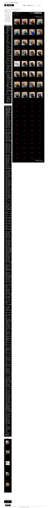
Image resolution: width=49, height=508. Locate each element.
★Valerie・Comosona (8, 419)
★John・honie (7, 321)
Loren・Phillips (7, 224)
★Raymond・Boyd (7, 455)
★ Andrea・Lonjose (7, 395)
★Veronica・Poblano (8, 358)
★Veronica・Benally (7, 458)
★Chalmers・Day (7, 247)
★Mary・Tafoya (7, 164)
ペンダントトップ (9, 36)
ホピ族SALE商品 (7, 119)
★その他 (8, 49)
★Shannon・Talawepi (8, 312)
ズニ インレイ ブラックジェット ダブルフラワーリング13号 (39, 68)
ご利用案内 (24, 5)
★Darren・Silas (7, 269)
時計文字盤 (8, 105)
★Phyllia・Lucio (7, 432)
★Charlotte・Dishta (7, 409)
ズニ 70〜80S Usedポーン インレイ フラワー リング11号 (39, 89)
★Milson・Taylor (7, 284)
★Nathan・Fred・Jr (8, 307)
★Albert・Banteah (7, 369)
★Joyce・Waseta (7, 431)
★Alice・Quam (7, 339)
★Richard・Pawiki (7, 259)
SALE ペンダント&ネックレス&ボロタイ (9, 29)
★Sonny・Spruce (7, 172)
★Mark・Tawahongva (8, 268)
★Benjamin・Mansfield (8, 227)
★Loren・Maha (7, 262)
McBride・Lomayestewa (8, 206)
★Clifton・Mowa (7, 309)
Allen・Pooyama (7, 188)
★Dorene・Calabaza (8, 167)
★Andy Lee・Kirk (7, 148)
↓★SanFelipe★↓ (7, 174)
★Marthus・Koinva (7, 292)
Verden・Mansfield (7, 216)
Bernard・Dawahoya (8, 196)
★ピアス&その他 (9, 64)
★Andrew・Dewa (7, 340)
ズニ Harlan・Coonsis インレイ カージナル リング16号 (17, 144)
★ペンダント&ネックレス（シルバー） (9, 59)
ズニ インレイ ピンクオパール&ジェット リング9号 (17, 153)
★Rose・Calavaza (7, 439)
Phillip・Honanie (7, 203)
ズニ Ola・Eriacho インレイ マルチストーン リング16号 (24, 135)
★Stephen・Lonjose (7, 418)
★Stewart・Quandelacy (8, 414)
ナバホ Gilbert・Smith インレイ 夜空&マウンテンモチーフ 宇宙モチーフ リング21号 (39, 58)
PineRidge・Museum (8, 113)
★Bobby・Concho (7, 408)
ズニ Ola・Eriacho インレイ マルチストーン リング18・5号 (32, 153)
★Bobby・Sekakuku (8, 244)
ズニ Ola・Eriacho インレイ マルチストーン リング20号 (39, 135)
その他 (7, 41)
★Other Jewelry (7, 54)
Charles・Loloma (7, 189)
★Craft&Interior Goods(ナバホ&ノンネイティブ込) (8, 76)
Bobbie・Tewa (7, 205)
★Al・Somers (7, 179)
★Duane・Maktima (7, 144)
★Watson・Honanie (7, 204)
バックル (8, 40)
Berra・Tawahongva (7, 228)
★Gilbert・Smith (7, 463)
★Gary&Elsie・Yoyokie (8, 253)
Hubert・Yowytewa (7, 210)
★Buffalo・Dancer (7, 173)
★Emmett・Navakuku (8, 302)
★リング (8, 43)
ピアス (7, 37)
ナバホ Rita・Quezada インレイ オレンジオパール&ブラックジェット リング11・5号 (17, 162)
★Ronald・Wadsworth (8, 275)
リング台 (8, 102)
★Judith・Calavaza (7, 438)
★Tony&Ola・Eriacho (8, 382)
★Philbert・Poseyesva (8, 250)
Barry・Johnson (7, 128)
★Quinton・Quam (7, 388)
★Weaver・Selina (7, 257)
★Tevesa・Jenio (7, 457)
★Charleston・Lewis (8, 280)
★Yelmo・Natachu (7, 423)
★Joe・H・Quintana (8, 133)
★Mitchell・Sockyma (8, 271)
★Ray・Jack (7, 461)
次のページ (41, 17)
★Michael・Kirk (7, 149)
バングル (8, 35)
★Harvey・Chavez (7, 159)
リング (7, 34)
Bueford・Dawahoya (8, 197)
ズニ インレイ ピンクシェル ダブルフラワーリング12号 (24, 153)
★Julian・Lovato (7, 132)
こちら (9, 21)
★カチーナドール (9, 86)
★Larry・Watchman (8, 456)
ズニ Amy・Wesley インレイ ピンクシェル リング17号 (17, 57)
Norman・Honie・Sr (8, 211)
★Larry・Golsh (7, 139)
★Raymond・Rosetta (8, 163)
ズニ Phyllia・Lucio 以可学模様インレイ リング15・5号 (17, 157)
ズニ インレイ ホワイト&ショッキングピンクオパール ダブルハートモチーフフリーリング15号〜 (24, 110)
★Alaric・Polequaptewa (8, 303)
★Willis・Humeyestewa (8, 304)
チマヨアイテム (7, 478)
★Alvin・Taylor (7, 285)
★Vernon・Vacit (7, 433)
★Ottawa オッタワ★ (8, 181)
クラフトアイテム (7, 477)
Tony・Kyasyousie (7, 212)
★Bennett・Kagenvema (8, 223)
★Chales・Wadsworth (8, 276)
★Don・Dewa (7, 364)
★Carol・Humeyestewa (8, 325)
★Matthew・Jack (7, 462)
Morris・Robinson (7, 187)
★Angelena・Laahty (8, 422)
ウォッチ (6, 475)
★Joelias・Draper (7, 464)
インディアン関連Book (8, 96)
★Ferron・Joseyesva (8, 279)
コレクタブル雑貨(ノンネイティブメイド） (9, 94)
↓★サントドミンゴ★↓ (8, 150)
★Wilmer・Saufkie (7, 199)
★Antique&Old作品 (7, 151)
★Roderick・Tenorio (8, 157)
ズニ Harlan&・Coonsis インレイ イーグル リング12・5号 (39, 148)
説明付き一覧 (37, 16)
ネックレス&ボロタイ (8, 471)
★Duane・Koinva (7, 299)
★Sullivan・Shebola (7, 394)
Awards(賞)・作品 (7, 118)
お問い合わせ (28, 5)
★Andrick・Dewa (7, 366)
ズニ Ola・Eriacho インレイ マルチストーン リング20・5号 (39, 153)
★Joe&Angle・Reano (8, 160)
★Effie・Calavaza (7, 345)
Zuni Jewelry (7, 42)
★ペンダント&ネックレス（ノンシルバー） (9, 62)
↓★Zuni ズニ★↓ (7, 356)
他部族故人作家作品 (8, 117)
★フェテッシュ (9, 85)
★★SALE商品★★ (7, 26)
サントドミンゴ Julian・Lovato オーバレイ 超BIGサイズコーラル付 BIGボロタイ (8, 492)
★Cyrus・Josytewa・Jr (8, 308)
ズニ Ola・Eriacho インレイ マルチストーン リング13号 (32, 135)
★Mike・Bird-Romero (8, 142)
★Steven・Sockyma (7, 270)
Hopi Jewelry (7, 33)
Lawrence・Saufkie (7, 198)
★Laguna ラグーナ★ (8, 143)
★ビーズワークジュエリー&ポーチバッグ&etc (9, 70)
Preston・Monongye (7, 190)
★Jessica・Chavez (7, 434)
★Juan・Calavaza (7, 338)
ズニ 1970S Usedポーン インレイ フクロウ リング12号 (17, 139)
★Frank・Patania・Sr (8, 131)
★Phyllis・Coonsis (7, 385)
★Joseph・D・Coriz (8, 158)
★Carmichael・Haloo (8, 355)
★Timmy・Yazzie (7, 175)
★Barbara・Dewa (7, 365)
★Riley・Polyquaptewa (8, 322)
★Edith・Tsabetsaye (8, 357)
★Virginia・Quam (7, 407)
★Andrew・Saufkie (7, 258)
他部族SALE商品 (7, 122)
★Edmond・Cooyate (8, 393)
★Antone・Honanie (7, 286)
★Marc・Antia (7, 180)
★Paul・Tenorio (7, 168)
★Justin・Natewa (7, 440)
